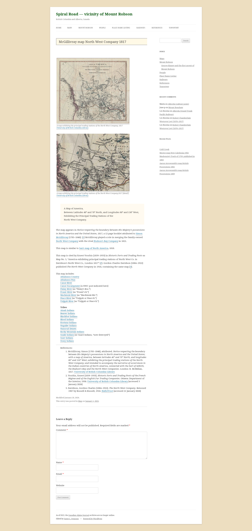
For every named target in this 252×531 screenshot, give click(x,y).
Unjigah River (67, 301)
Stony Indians (67, 340)
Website (60, 485)
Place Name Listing (121, 27)
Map (80, 401)
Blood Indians (67, 319)
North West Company (67, 241)
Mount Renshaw (175, 107)
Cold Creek (164, 149)
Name (60, 462)
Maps (69, 27)
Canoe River (66, 282)
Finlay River (66, 289)
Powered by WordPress (92, 518)
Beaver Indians (67, 313)
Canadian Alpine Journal (78, 515)
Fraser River (66, 292)
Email (60, 473)
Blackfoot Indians (68, 316)
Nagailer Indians (68, 325)
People (102, 27)
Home (58, 27)
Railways (140, 27)
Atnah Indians (67, 310)
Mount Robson (85, 27)
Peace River (65, 298)
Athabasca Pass (67, 279)
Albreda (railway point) (178, 104)
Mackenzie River (68, 295)
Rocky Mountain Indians (72, 331)
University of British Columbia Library (72, 128)
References (157, 27)
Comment (62, 429)
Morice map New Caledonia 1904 (174, 152)
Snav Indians (66, 337)
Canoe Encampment (70, 285)
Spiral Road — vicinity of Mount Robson (94, 14)
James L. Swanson (71, 518)
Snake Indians (67, 334)
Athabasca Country (69, 276)
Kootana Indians (68, 322)
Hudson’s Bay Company (106, 241)
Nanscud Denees (68, 328)
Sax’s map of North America (93, 248)
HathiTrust (107, 390)
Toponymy (174, 27)
